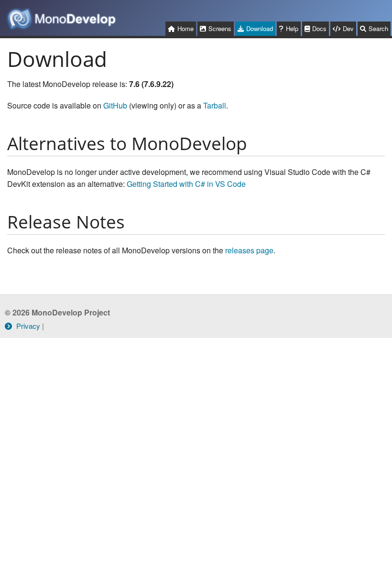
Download (259, 28)
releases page (249, 250)
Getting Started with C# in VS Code (186, 183)
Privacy (27, 326)
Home (185, 28)
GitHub (115, 105)
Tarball (214, 105)
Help (292, 28)
